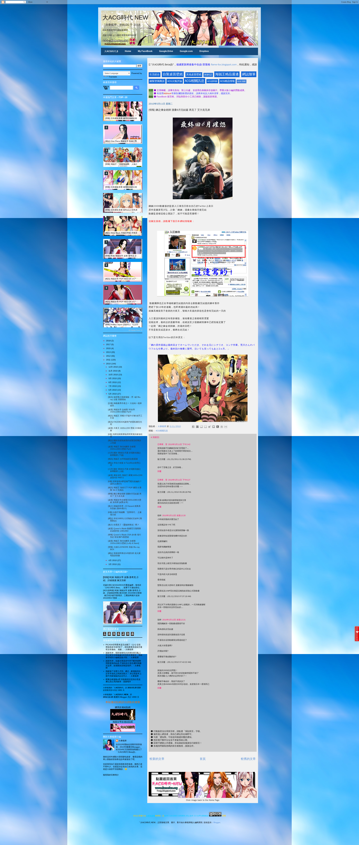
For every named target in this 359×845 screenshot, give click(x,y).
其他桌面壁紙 (193, 74)
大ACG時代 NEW (125, 17)
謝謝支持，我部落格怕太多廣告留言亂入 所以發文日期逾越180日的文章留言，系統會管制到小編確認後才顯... (124, 655)
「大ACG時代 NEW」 (121, 694)
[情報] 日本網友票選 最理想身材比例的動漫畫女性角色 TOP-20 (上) (134, 118)
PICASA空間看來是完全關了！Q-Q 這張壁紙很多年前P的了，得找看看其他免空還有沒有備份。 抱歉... (124, 647)
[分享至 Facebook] (193, 426)
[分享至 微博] (209, 426)
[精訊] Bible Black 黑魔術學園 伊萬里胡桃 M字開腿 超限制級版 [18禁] (135, 233)
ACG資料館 (212, 81)
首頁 (203, 759)
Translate (113, 77)
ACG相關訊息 (194, 81)
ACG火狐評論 (174, 81)
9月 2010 (113, 378)
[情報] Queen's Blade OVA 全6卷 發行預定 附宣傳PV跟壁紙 (124, 536)
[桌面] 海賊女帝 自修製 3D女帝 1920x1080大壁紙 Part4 (121, 410)
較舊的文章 (248, 759)
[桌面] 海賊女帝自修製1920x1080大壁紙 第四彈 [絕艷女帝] (124, 501)
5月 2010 (113, 394)
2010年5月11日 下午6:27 (179, 480)
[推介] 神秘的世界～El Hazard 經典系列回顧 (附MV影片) (124, 507)
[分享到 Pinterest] (221, 426)
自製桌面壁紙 (173, 74)
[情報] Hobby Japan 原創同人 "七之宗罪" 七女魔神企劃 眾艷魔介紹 (134, 324)
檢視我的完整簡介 (111, 775)
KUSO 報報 (241, 81)
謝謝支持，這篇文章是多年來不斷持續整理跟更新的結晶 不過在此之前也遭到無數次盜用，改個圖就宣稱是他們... (123, 663)
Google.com (186, 51)
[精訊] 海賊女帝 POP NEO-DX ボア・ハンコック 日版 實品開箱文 (134, 302)
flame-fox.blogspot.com (154, 64)
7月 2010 (113, 386)
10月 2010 (113, 374)
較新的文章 (157, 759)
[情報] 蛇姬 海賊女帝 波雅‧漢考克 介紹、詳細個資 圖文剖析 (131, 256)
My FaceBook (145, 51)
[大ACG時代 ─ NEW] (122, 719)
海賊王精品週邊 (227, 74)
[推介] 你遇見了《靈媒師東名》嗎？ (123, 525)
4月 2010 (113, 560)
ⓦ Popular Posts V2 (135, 330)
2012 (108, 356)
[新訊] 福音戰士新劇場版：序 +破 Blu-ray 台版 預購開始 (124, 398)
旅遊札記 (208, 75)
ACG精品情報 (227, 81)
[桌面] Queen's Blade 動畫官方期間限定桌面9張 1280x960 (124, 529)
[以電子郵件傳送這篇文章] (225, 426)
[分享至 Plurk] (205, 426)
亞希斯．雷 (162, 444)
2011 (108, 360)
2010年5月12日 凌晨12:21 (174, 620)
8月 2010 (113, 382)
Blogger (216, 822)
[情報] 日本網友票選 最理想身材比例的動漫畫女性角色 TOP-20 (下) (134, 187)
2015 (108, 348)
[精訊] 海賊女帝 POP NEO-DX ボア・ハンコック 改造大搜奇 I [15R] (134, 279)
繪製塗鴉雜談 (157, 81)
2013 (108, 352)
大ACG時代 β (111, 51)
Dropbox (204, 51)
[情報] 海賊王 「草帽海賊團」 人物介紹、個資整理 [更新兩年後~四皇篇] (136, 164)
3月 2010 (113, 564)
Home (128, 51)
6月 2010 (113, 390)
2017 (108, 344)
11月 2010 (113, 371)
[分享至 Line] (201, 426)
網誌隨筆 (249, 74)
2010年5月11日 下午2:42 (179, 444)
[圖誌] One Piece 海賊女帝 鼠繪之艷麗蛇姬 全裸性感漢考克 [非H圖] (134, 141)
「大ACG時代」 (118, 688)
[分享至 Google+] (197, 426)
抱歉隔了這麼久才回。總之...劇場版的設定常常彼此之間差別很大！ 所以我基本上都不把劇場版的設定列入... (123, 673)
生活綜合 (154, 74)
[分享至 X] (213, 426)
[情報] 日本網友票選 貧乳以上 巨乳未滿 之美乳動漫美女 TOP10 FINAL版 (137, 210)
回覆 (159, 471)
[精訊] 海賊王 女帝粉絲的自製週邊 (123, 459)
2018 (108, 341)
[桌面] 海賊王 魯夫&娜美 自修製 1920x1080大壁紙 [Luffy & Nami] (123, 542)
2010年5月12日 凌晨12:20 (174, 515)
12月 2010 (113, 367)
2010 (108, 364)
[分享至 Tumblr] (217, 426)
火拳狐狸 (122, 740)
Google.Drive (166, 51)
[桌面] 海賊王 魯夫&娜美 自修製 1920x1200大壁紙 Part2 (122, 447)
